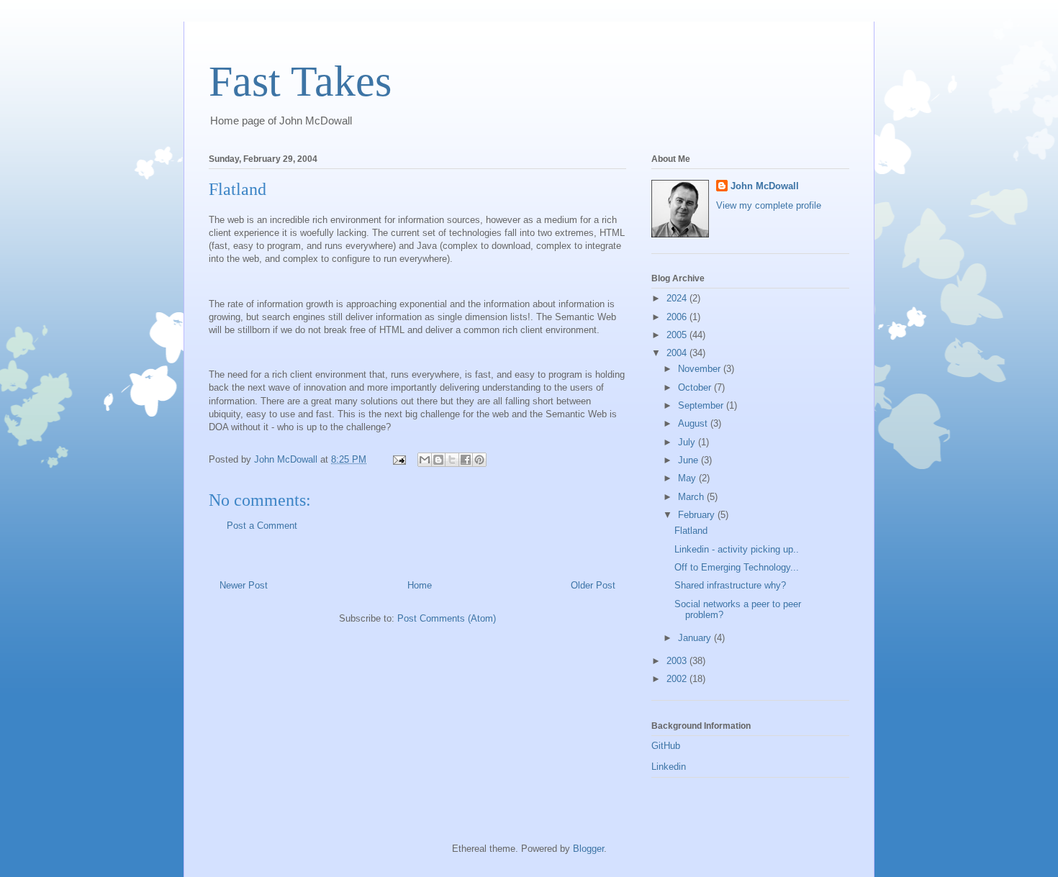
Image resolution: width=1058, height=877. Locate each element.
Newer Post (244, 585)
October (696, 387)
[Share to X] (452, 460)
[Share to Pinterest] (479, 460)
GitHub (665, 745)
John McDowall (765, 186)
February (698, 514)
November (700, 368)
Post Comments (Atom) (446, 618)
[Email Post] (398, 459)
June (689, 460)
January (696, 637)
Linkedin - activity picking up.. (736, 549)
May (688, 478)
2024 (677, 298)
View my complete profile (768, 205)
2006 (677, 317)
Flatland (690, 530)
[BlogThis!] (438, 460)
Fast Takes (300, 81)
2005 (677, 335)
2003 (677, 660)
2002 (677, 678)
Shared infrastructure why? (730, 585)
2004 (677, 352)
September (702, 405)
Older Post (593, 585)
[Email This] (424, 460)
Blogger (588, 848)
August (694, 423)
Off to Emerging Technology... (736, 567)
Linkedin (668, 766)
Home (419, 585)
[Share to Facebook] (465, 460)
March (692, 496)
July (688, 442)
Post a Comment (262, 525)
